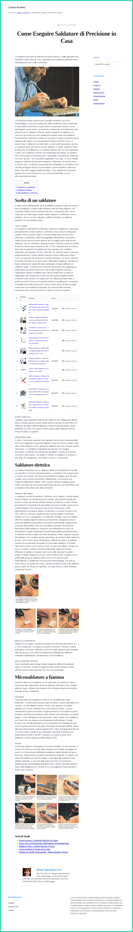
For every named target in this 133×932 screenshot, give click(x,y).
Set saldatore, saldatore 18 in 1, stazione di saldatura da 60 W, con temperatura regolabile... (39, 330)
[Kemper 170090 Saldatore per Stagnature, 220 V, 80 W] (23, 370)
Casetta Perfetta (16, 7)
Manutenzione (98, 93)
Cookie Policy (13, 907)
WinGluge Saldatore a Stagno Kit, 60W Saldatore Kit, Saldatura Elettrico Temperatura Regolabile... (39, 361)
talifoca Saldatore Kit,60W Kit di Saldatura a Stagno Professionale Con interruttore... (39, 340)
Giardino (96, 89)
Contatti (11, 903)
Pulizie (95, 100)
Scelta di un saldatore (25, 187)
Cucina (96, 82)
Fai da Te (96, 85)
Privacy (11, 910)
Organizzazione (99, 96)
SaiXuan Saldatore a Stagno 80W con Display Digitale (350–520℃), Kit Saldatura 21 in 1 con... (39, 350)
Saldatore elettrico (24, 190)
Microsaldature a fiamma (27, 193)
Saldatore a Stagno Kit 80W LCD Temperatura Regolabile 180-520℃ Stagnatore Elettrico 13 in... (38, 320)
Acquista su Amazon (71, 308)
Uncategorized (98, 103)
